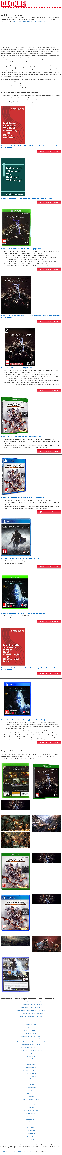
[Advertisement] (31, 34)
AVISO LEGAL (21, 1151)
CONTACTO (30, 1151)
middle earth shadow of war (36, 21)
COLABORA (13, 1151)
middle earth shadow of (20, 21)
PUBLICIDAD (4, 1151)
